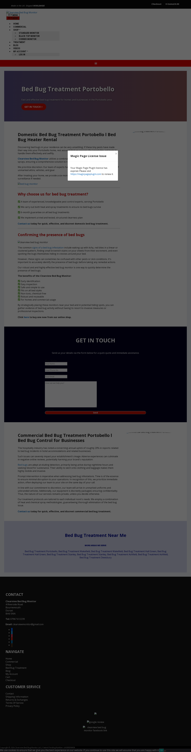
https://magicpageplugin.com (85, 174)
